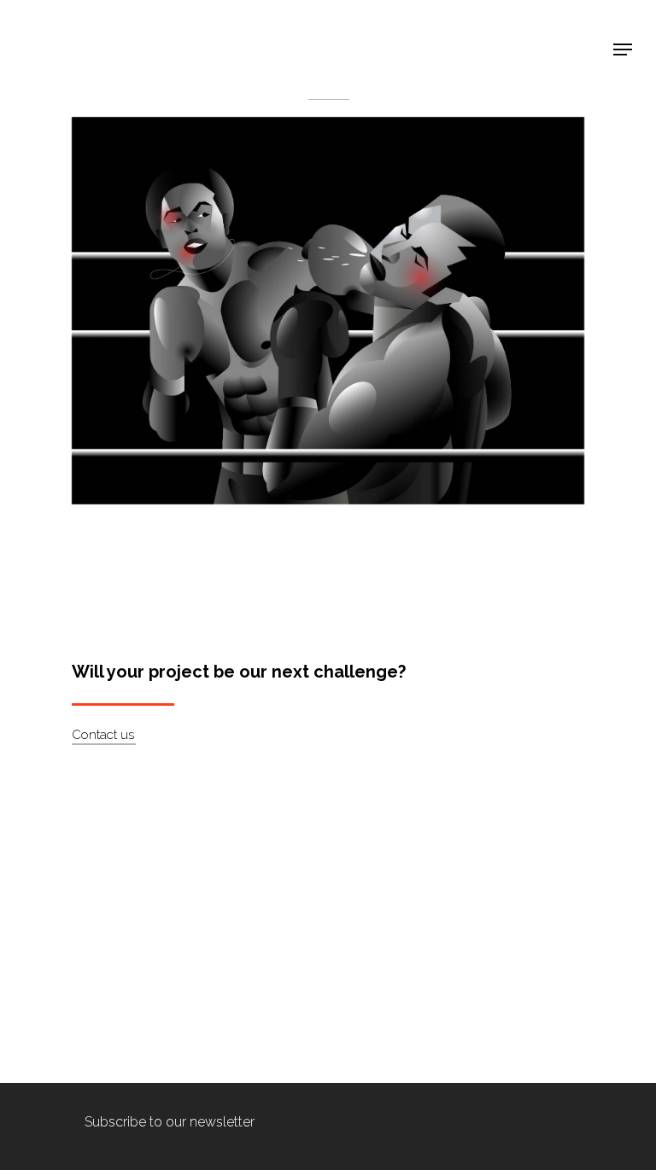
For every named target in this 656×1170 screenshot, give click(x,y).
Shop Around (78, 26)
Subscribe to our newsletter (170, 1122)
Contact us (103, 734)
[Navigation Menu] (622, 49)
